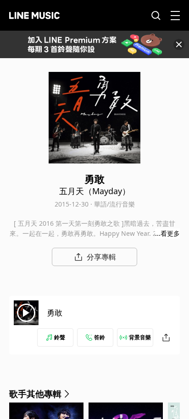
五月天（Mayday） (94, 190)
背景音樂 (140, 337)
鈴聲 (59, 337)
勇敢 (54, 312)
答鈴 (99, 337)
